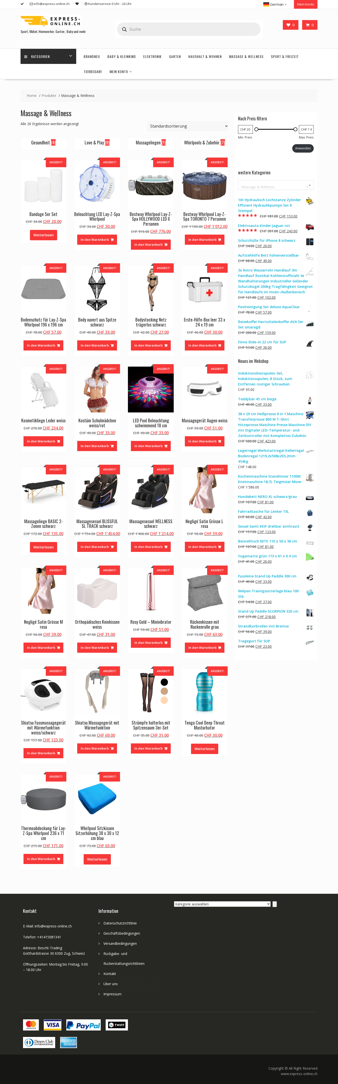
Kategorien (40, 56)
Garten (175, 56)
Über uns (110, 983)
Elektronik (152, 56)
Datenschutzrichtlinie (120, 923)
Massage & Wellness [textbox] (275, 187)
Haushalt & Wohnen (205, 56)
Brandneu (92, 56)
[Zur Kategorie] (274, 904)
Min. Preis (245, 137)
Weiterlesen (43, 235)
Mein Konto (305, 4)
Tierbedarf (93, 71)
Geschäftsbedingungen (121, 933)
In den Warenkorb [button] (95, 239)
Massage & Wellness (246, 56)
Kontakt (109, 973)
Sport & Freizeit (285, 56)
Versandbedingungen (120, 943)
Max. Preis (306, 137)
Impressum (112, 994)
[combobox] (276, 185)
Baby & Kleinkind (121, 56)
